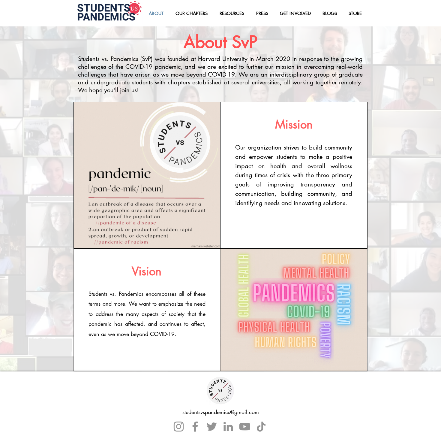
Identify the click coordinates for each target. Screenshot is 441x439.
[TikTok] (261, 426)
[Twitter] (211, 426)
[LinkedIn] (228, 426)
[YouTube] (244, 426)
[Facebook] (195, 426)
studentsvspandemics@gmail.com (220, 412)
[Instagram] (178, 426)
